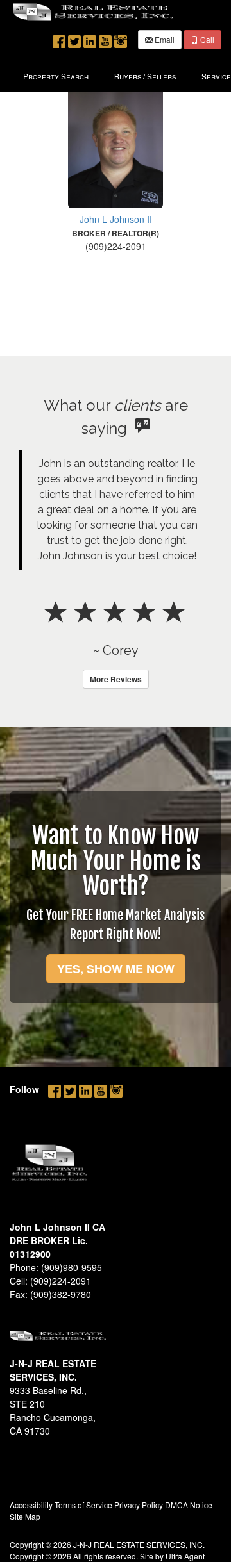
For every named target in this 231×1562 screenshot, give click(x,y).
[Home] (93, 10)
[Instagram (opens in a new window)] (120, 38)
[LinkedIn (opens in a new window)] (90, 38)
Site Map (25, 1516)
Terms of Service (83, 1504)
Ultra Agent (185, 1555)
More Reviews (116, 679)
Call (206, 39)
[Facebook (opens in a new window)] (59, 38)
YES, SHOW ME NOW (116, 968)
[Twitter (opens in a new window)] (74, 38)
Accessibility (31, 1504)
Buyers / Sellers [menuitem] (145, 75)
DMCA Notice (188, 1504)
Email (164, 39)
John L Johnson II (116, 219)
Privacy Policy (138, 1504)
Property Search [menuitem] (56, 75)
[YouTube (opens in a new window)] (105, 38)
